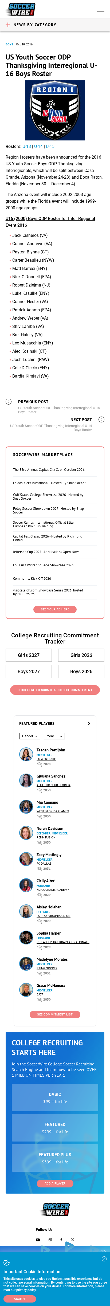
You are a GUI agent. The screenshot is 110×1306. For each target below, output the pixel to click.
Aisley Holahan (49, 906)
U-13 (26, 146)
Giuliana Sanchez (51, 776)
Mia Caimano (47, 802)
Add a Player (55, 1183)
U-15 (50, 146)
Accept (20, 1299)
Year (50, 736)
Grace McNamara (51, 985)
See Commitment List (55, 1014)
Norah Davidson (50, 828)
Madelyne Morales (52, 959)
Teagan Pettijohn (51, 749)
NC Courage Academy (53, 890)
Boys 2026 (81, 671)
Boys (9, 44)
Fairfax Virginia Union (53, 916)
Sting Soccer (47, 968)
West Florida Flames (53, 811)
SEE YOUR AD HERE (55, 609)
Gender (27, 736)
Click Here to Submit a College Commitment (55, 690)
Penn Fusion (46, 837)
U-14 (38, 146)
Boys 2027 (29, 671)
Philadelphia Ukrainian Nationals (63, 942)
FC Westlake (46, 759)
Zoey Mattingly (49, 854)
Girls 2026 (81, 655)
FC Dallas (44, 863)
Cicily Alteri (46, 880)
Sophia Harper (49, 933)
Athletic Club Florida (53, 785)
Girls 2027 (29, 655)
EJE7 (40, 994)
